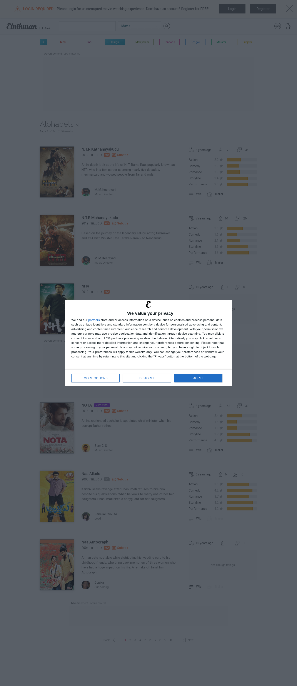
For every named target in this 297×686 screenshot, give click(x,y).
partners (94, 319)
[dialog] (148, 343)
